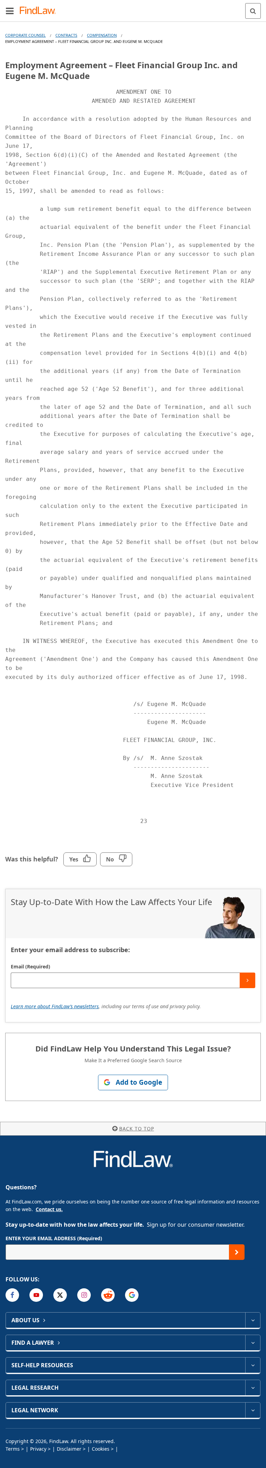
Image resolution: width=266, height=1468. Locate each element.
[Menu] (10, 11)
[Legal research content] (252, 1387)
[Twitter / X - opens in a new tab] (60, 1295)
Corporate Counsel (25, 35)
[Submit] (247, 980)
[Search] (253, 11)
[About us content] (252, 1320)
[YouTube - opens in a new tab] (36, 1295)
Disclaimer (69, 1448)
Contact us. (49, 1209)
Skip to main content (133, 8)
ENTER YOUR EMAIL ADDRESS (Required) (54, 1238)
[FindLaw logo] (40, 11)
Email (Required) (30, 966)
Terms (13, 1448)
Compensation (102, 35)
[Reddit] (108, 1295)
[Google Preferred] (132, 1295)
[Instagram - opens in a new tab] (84, 1295)
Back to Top (136, 1128)
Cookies (100, 1448)
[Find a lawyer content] (252, 1342)
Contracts (66, 35)
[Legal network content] (252, 1410)
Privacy (38, 1448)
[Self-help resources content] (252, 1365)
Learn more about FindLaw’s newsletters (55, 1006)
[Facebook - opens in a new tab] (12, 1295)
